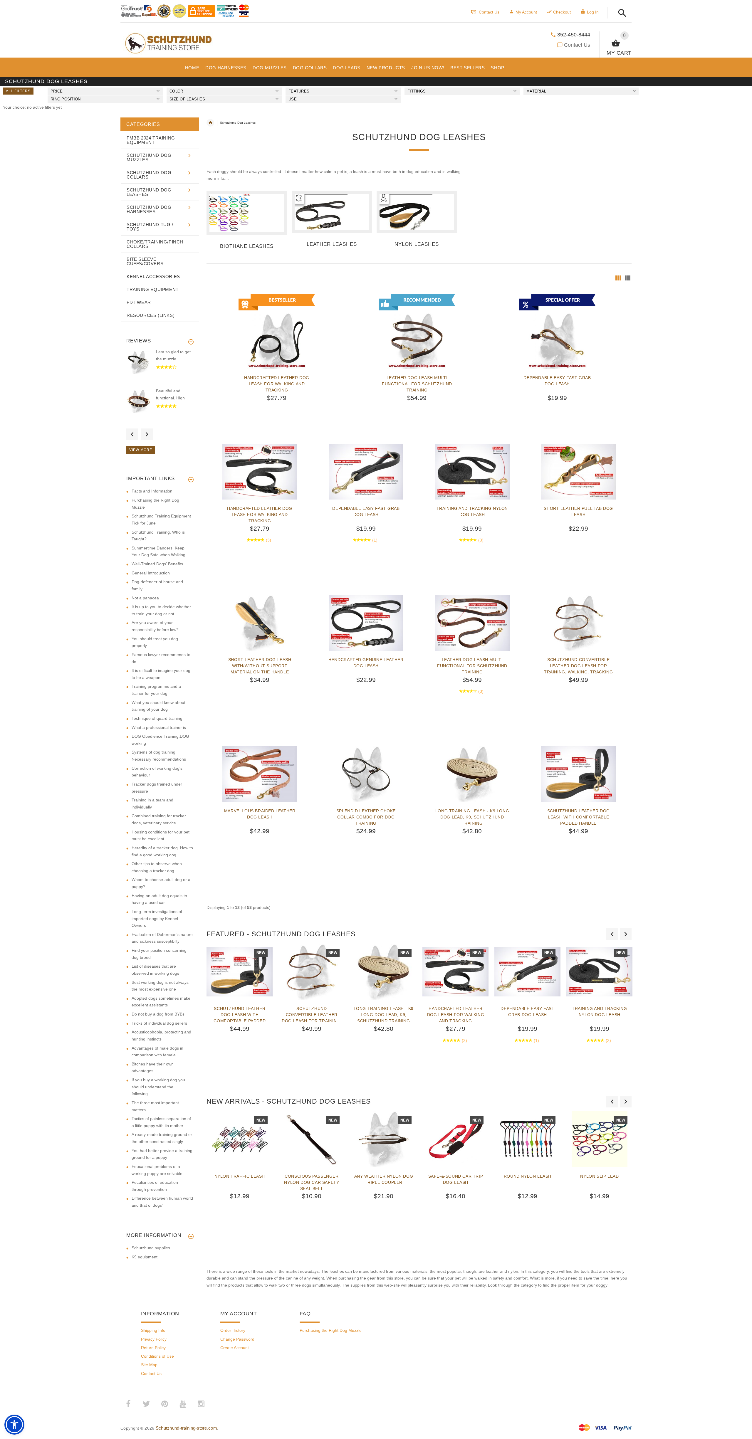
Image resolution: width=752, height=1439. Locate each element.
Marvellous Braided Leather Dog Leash (260, 813)
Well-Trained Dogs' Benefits (157, 564)
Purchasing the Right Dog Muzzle (331, 1330)
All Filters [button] (18, 91)
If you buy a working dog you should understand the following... (158, 1086)
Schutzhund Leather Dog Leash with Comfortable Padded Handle (578, 817)
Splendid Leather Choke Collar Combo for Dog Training (366, 817)
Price (57, 91)
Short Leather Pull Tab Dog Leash (578, 511)
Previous (132, 434)
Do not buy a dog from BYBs (158, 1014)
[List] (627, 277)
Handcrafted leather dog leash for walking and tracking (276, 383)
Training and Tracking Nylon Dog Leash (472, 511)
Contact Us (577, 45)
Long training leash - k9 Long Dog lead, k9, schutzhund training (472, 817)
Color (176, 91)
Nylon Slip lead (599, 1176)
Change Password (237, 1339)
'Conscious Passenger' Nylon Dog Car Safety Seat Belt (312, 1182)
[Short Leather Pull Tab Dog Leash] (578, 472)
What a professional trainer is (159, 727)
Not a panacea (145, 598)
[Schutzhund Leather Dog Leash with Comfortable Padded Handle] (578, 774)
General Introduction (151, 573)
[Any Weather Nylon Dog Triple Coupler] (383, 1139)
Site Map (149, 1364)
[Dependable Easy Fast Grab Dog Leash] (366, 472)
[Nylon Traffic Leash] (240, 1139)
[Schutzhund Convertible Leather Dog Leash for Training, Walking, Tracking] (578, 623)
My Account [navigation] (526, 12)
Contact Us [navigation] (489, 12)
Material (536, 91)
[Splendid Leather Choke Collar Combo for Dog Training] (366, 774)
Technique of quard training (157, 718)
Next (147, 434)
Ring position (65, 99)
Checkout (562, 12)
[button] (620, 13)
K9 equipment (144, 1257)
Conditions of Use (157, 1356)
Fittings (416, 91)
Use (292, 99)
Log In (593, 12)
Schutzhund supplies (151, 1247)
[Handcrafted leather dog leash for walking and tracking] (260, 472)
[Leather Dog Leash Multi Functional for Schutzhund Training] (472, 623)
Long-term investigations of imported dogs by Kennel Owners (157, 918)
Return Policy (153, 1347)
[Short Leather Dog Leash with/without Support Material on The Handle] (260, 623)
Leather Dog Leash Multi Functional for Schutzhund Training (417, 383)
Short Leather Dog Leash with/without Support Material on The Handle (259, 665)
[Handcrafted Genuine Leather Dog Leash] (366, 623)
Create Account (234, 1347)
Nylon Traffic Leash (239, 1176)
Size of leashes (187, 99)
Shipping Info (153, 1330)
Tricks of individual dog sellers (159, 1023)
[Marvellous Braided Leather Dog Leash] (260, 774)
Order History (232, 1330)
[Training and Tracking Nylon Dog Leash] (472, 472)
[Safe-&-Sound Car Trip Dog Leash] (455, 1139)
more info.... (218, 178)
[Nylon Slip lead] (599, 1139)
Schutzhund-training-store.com (186, 1427)
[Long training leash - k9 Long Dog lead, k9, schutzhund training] (472, 774)
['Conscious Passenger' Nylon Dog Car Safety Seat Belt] (311, 1139)
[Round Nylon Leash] (527, 1139)
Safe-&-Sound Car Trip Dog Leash (455, 1179)
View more (140, 450)
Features (298, 91)
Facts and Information (152, 491)
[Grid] (618, 277)
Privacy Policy (154, 1339)
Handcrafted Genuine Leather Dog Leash (365, 662)
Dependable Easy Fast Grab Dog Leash (557, 380)
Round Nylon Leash (527, 1176)
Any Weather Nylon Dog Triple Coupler (383, 1179)
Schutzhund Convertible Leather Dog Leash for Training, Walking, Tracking (578, 665)
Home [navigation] (210, 123)
